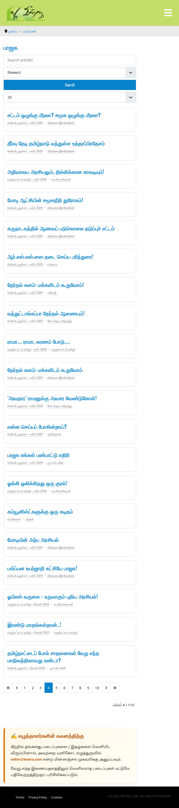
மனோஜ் (52, 293)
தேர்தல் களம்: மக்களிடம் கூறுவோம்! (45, 284)
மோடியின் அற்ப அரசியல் (33, 539)
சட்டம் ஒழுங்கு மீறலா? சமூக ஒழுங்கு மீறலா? (54, 114)
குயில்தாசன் (54, 434)
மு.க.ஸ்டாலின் (56, 463)
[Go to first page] (8, 688)
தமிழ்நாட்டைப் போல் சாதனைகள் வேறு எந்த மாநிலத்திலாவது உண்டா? (53, 656)
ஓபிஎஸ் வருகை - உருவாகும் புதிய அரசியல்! (52, 596)
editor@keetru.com (26, 760)
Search (70, 85)
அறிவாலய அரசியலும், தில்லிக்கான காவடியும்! (55, 171)
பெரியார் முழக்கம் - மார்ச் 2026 (25, 123)
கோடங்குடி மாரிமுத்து (60, 321)
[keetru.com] (26, 12)
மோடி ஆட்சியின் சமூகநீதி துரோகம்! (45, 199)
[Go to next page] (106, 688)
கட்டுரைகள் (14, 519)
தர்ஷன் (30, 519)
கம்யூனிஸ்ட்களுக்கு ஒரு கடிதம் (40, 511)
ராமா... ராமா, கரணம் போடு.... (38, 341)
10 (97, 687)
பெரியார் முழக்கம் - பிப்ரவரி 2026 (26, 668)
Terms (20, 797)
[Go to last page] (115, 688)
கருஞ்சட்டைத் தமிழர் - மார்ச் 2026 (27, 179)
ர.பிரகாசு (52, 264)
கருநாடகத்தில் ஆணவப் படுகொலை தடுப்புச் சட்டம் (61, 228)
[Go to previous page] (17, 688)
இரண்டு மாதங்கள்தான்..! (34, 624)
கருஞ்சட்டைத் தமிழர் (63, 349)
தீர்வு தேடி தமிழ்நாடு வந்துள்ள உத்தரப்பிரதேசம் (56, 143)
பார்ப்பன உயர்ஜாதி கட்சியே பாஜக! (42, 568)
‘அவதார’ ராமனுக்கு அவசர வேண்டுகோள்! (52, 398)
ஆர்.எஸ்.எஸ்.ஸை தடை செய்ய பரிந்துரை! (50, 256)
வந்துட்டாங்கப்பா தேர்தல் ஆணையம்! (46, 313)
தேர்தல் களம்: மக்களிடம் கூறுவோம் (45, 369)
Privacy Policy (38, 797)
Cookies (56, 797)
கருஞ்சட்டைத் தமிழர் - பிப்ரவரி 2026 (28, 604)
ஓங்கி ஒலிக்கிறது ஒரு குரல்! (37, 483)
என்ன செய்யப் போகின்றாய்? (37, 426)
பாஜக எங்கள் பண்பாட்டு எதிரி (38, 454)
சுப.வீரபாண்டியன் (61, 179)
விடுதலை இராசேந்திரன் (61, 123)
